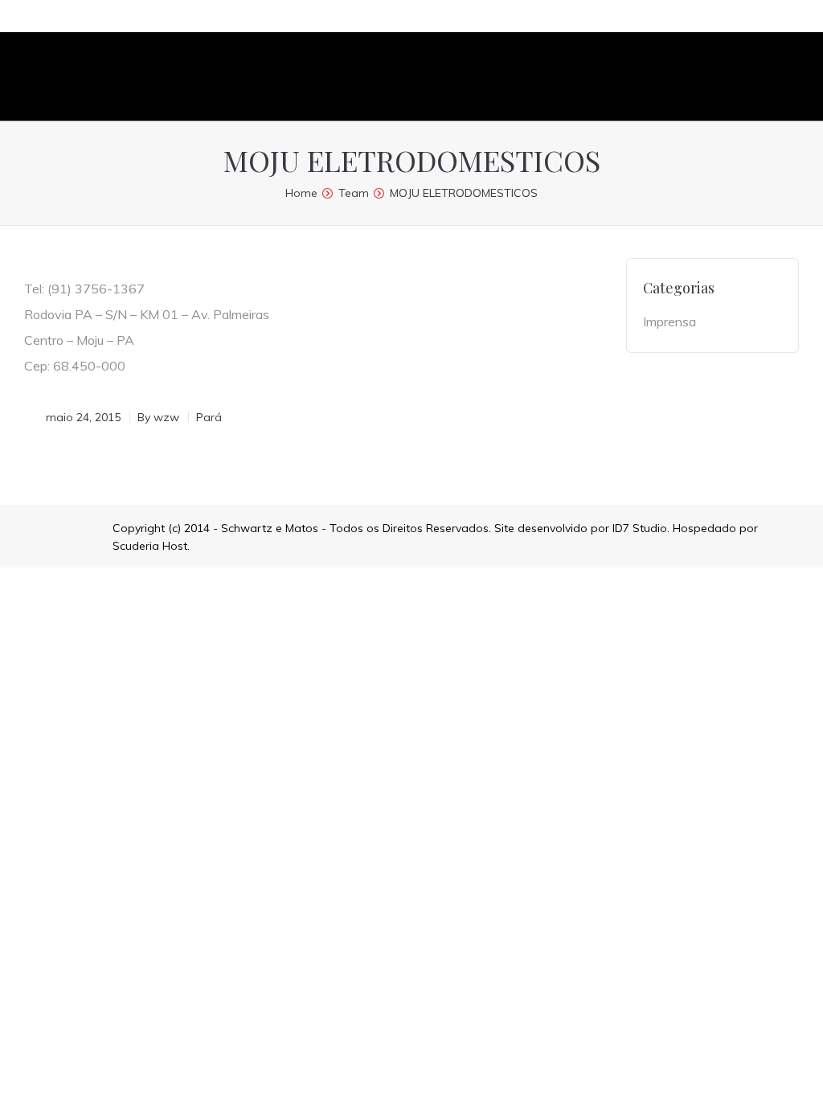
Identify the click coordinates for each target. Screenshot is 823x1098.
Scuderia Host (150, 546)
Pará (209, 417)
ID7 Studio (639, 528)
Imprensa (669, 321)
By (158, 417)
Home (301, 193)
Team (353, 193)
